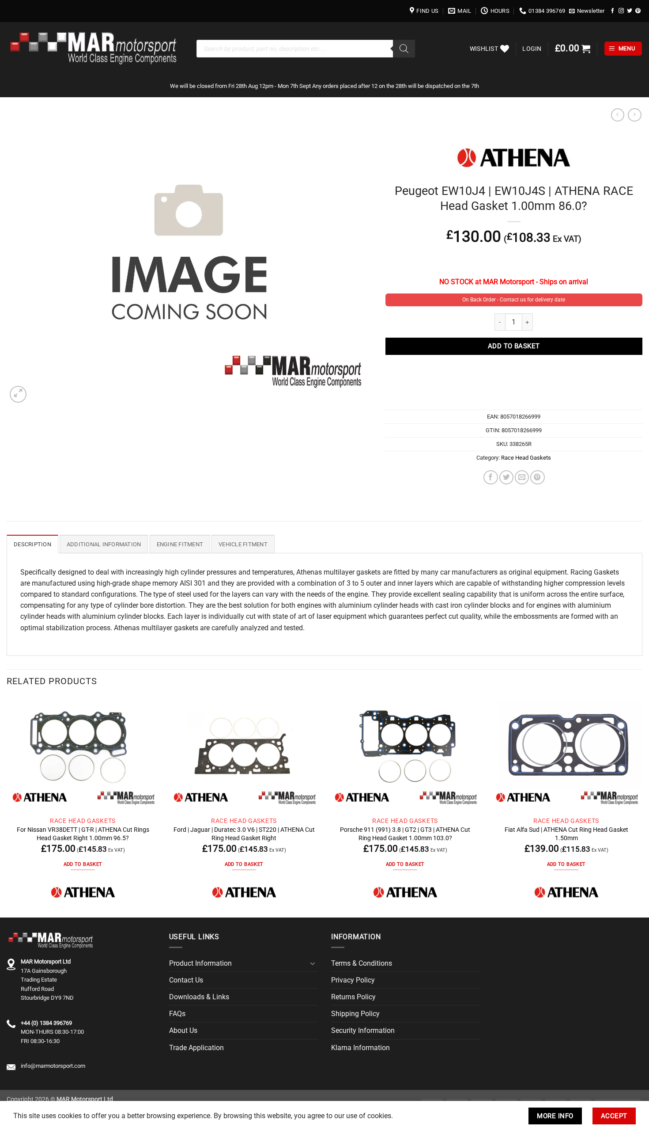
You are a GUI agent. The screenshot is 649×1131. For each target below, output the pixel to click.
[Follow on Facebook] (612, 11)
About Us (183, 1030)
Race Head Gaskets (526, 457)
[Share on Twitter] (506, 477)
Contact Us (186, 980)
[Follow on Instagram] (621, 11)
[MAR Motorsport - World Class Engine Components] (95, 49)
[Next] (642, 807)
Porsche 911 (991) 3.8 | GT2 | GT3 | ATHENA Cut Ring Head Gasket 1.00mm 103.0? (405, 833)
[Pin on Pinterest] (537, 477)
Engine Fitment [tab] (180, 544)
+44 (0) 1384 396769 (46, 1023)
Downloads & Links (199, 997)
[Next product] (617, 115)
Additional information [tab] (104, 544)
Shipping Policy (355, 1013)
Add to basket (514, 346)
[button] (587, 11)
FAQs (177, 1013)
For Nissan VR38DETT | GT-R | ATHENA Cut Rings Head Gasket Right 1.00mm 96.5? (83, 833)
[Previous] (7, 807)
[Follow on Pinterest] (638, 11)
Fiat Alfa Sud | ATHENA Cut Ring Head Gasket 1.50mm (566, 833)
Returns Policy (353, 997)
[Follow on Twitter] (629, 11)
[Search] (404, 48)
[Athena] (83, 892)
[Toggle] (312, 963)
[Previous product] (634, 115)
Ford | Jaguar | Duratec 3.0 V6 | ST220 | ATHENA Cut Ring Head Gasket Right (244, 833)
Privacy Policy (353, 980)
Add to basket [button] (83, 864)
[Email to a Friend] (522, 477)
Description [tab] (32, 544)
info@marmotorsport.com (53, 1065)
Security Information (363, 1030)
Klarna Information (360, 1047)
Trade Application (196, 1047)
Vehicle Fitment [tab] (243, 544)
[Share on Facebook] (490, 477)
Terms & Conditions (361, 963)
